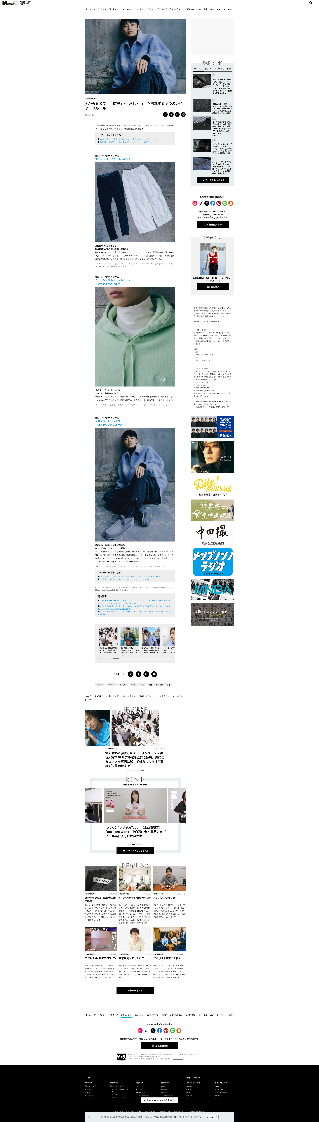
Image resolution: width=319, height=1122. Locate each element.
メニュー (316, 3)
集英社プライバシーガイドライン (144, 1111)
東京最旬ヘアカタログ (131, 958)
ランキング (113, 9)
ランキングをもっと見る (213, 180)
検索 (310, 3)
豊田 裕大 (159, 685)
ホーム (88, 9)
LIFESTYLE (125, 894)
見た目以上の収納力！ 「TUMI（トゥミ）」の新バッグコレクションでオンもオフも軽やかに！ (183, 757)
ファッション (126, 9)
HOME (88, 696)
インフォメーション (225, 9)
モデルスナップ (152, 9)
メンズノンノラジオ (164, 897)
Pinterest (218, 203)
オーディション (100, 9)
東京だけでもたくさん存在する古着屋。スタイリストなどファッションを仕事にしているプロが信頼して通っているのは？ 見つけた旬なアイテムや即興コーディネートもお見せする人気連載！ (169, 971)
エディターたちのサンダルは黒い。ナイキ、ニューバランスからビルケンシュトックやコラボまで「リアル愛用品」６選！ (222, 148)
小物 (150, 685)
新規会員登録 (215, 225)
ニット (133, 685)
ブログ (164, 9)
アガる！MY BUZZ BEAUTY (100, 958)
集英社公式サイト (122, 1111)
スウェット (112, 685)
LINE (183, 114)
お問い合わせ (165, 1111)
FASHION (91, 98)
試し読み (215, 287)
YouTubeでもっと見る (137, 851)
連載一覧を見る (135, 990)
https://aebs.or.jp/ (178, 1059)
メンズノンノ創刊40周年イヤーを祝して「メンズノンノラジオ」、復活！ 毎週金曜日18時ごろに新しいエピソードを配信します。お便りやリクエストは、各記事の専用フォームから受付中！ (169, 911)
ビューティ (138, 9)
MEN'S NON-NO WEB (9, 3)
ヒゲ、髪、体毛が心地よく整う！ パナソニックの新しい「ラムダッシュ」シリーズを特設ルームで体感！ (171, 652)
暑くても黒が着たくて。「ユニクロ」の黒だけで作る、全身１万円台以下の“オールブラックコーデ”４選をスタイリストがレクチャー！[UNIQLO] (222, 128)
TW (165, 114)
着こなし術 (114, 696)
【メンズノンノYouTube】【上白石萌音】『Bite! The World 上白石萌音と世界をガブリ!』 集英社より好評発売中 (135, 832)
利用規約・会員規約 (196, 1111)
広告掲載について (179, 1111)
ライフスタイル (176, 9)
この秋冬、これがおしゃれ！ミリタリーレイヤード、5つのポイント (126, 142)
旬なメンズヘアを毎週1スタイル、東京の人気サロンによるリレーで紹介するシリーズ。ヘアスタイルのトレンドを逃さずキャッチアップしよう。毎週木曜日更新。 (135, 971)
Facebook (212, 203)
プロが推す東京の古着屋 (167, 958)
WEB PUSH (230, 203)
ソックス (123, 685)
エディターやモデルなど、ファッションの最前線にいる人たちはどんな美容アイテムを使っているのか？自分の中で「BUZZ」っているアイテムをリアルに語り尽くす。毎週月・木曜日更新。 (100, 971)
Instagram (195, 203)
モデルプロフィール (193, 9)
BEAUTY (112, 748)
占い (212, 9)
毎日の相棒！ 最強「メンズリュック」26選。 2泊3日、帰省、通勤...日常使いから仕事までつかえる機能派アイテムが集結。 (222, 108)
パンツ (142, 685)
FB (171, 114)
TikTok (200, 203)
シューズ (100, 685)
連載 (205, 9)
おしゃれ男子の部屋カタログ (135, 897)
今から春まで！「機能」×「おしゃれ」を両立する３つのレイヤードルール (129, 139)
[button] (110, 659)
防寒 (168, 685)
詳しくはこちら (212, 1117)
